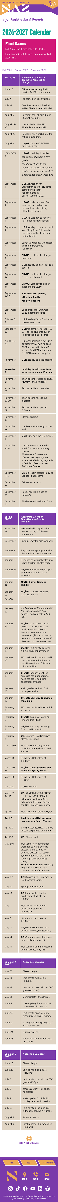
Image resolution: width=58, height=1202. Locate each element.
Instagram (10, 1188)
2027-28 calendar (29, 1143)
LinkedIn (40, 1188)
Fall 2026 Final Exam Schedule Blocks (24, 49)
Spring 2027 (21, 70)
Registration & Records (27, 19)
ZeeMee (47, 1188)
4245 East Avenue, (24, 1176)
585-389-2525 (35, 1176)
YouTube (32, 1188)
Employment (40, 1199)
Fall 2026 (7, 70)
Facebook (25, 1188)
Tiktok (18, 1188)
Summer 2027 (38, 70)
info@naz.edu (46, 1176)
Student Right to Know (23, 1199)
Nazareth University (15, 7)
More (52, 3)
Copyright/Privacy (36, 1196)
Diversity (51, 1196)
